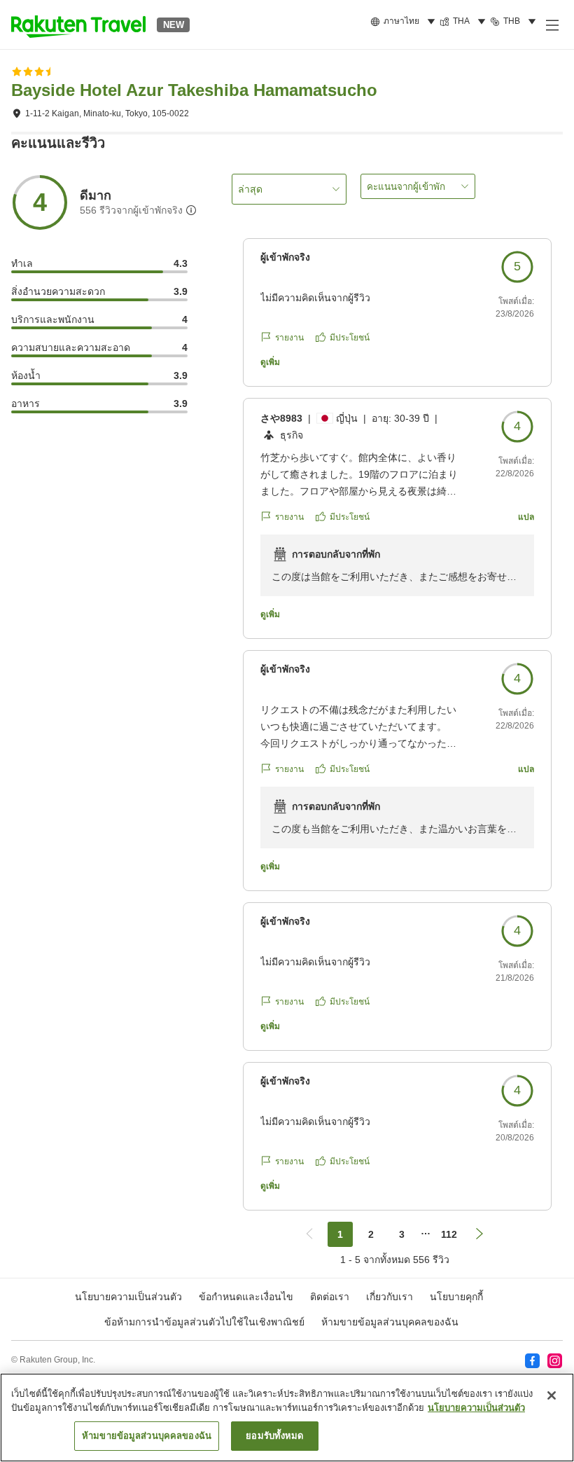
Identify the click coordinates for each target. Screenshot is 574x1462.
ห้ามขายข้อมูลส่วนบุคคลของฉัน (389, 1321)
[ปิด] (551, 1395)
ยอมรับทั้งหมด (274, 1435)
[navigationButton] (309, 1234)
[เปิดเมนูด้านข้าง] (551, 24)
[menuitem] (405, 21)
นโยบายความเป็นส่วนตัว (476, 1407)
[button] (78, 24)
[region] (287, 1417)
